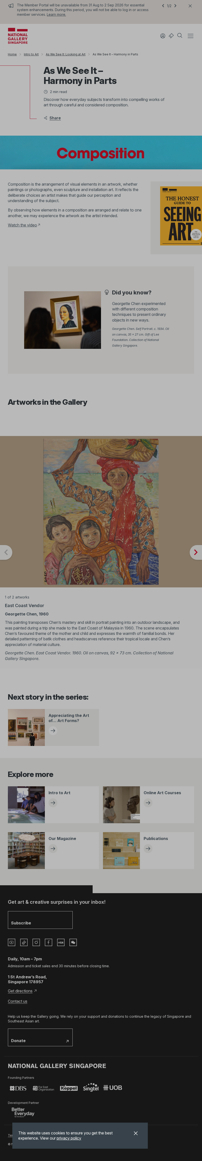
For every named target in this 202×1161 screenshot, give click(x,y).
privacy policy (69, 1138)
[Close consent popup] (136, 1134)
